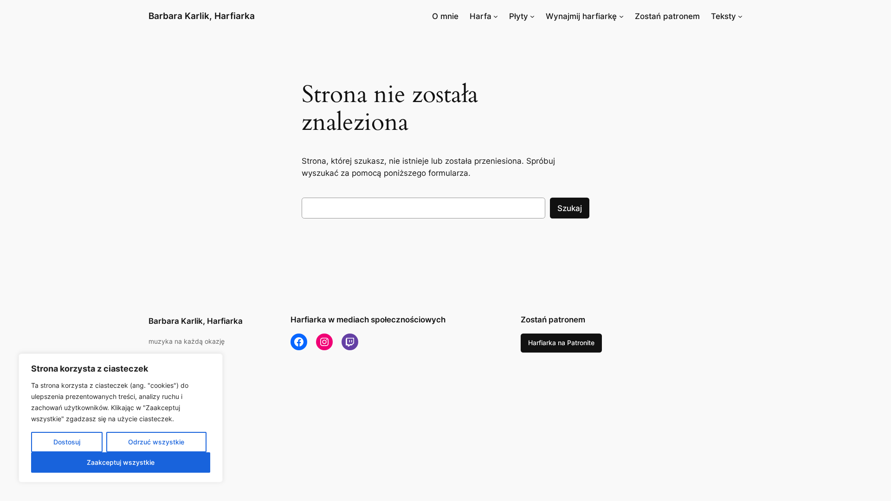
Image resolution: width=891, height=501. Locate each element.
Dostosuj (66, 442)
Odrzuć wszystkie (156, 442)
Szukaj (569, 208)
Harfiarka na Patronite (561, 343)
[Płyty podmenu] (532, 16)
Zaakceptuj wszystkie (121, 462)
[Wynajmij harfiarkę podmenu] (621, 16)
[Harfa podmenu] (495, 16)
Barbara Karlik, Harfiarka (201, 15)
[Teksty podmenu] (740, 16)
